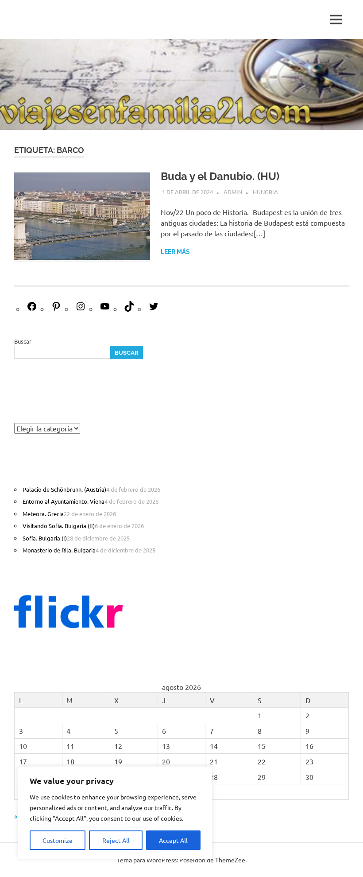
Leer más (175, 251)
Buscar (22, 341)
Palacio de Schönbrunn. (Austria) (64, 489)
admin (233, 192)
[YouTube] (105, 308)
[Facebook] (32, 308)
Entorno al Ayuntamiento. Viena (63, 501)
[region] (115, 812)
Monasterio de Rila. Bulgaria (59, 550)
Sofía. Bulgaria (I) (45, 538)
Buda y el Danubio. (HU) (220, 176)
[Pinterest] (56, 308)
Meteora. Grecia (43, 513)
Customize (57, 840)
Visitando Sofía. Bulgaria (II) (59, 525)
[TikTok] (129, 308)
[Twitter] (153, 308)
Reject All (116, 840)
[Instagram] (80, 308)
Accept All (173, 840)
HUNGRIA (265, 192)
